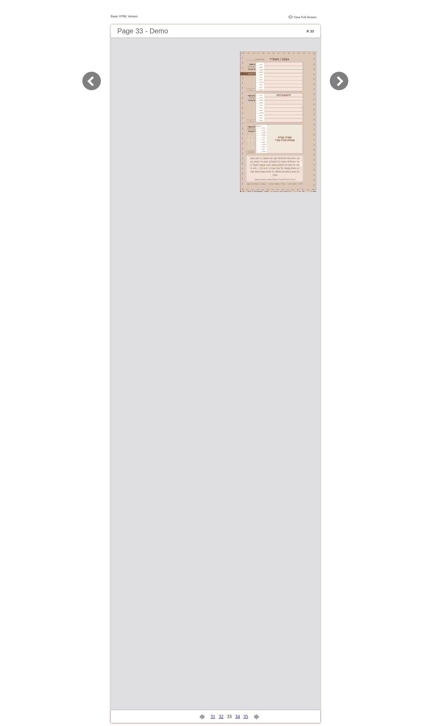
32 (221, 716)
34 (237, 716)
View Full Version (305, 17)
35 (245, 716)
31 (213, 716)
